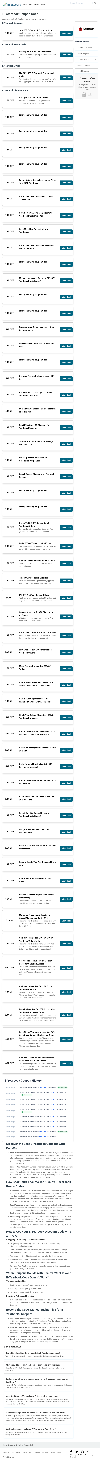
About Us (6, 1452)
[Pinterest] (88, 1451)
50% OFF (53, 1100)
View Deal (66, 33)
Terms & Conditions (41, 1452)
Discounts (11, 1445)
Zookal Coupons (82, 54)
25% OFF (53, 1127)
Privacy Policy (56, 1452)
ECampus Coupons (84, 65)
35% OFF (53, 1117)
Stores (25, 4)
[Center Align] (95, 3)
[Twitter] (76, 1451)
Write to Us (27, 1452)
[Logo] (12, 5)
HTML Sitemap (8, 1457)
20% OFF (53, 1122)
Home (5, 1445)
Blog (30, 4)
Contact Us (16, 1452)
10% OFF (42, 1088)
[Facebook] (71, 1451)
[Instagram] (82, 1451)
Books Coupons (39, 4)
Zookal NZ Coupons (84, 48)
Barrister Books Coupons (86, 59)
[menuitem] (25, 4)
